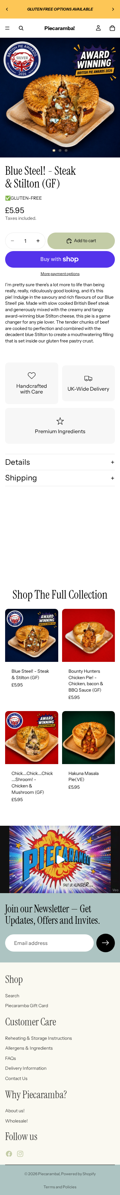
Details (17, 462)
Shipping (21, 477)
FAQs (10, 1058)
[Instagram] (20, 1154)
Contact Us (16, 1078)
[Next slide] (113, 9)
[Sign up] (105, 943)
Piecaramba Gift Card (26, 1005)
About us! (15, 1111)
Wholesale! (16, 1120)
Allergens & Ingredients (29, 1048)
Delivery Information (25, 1068)
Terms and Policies (60, 1186)
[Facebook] (9, 1154)
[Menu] (7, 28)
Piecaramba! (49, 1173)
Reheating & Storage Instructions (38, 1038)
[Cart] (112, 28)
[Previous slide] (7, 9)
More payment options (60, 274)
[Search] (21, 28)
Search (12, 996)
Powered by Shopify (78, 1173)
